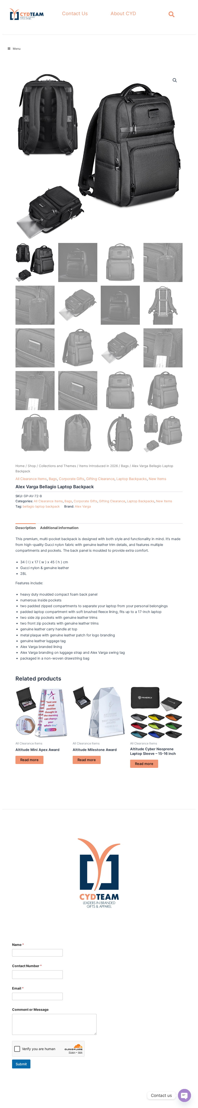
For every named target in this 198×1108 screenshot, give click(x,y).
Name (18, 945)
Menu (17, 48)
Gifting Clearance (100, 479)
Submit (21, 1064)
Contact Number (27, 966)
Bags (125, 466)
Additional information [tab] (59, 528)
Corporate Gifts (71, 479)
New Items (157, 479)
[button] (174, 80)
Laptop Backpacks (131, 479)
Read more (29, 760)
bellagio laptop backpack (41, 506)
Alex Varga (83, 506)
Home (20, 466)
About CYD (123, 13)
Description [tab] (25, 528)
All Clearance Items (31, 479)
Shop (32, 466)
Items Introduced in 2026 (98, 466)
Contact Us (75, 13)
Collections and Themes (57, 466)
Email (18, 988)
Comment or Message (30, 1009)
